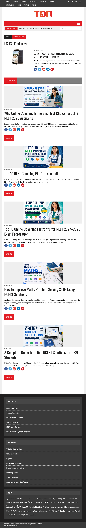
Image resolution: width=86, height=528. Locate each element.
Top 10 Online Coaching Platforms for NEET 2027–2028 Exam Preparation (42, 231)
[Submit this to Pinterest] (52, 69)
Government (39, 502)
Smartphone (39, 511)
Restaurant (28, 511)
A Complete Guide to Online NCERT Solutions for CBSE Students (41, 355)
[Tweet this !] (39, 69)
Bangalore (61, 499)
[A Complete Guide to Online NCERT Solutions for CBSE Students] (43, 345)
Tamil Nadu (53, 511)
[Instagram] (80, 1)
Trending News (22, 515)
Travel (77, 511)
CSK (76, 499)
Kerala (77, 502)
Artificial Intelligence (51, 499)
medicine (61, 507)
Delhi (8, 502)
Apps (42, 499)
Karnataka (71, 502)
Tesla (68, 511)
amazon (26, 499)
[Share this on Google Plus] (43, 69)
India (46, 502)
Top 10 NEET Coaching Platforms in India (31, 173)
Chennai (71, 499)
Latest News (14, 506)
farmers (24, 502)
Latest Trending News (36, 506)
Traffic (72, 511)
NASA (8, 511)
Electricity (13, 502)
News (14, 510)
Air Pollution (20, 499)
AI (15, 498)
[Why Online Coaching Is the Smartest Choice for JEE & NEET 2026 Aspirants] (43, 106)
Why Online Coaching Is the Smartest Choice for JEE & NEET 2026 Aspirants (41, 115)
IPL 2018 (64, 502)
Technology (62, 511)
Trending (11, 514)
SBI (33, 511)
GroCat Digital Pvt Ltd (11, 526)
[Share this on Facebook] (35, 69)
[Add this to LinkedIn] (48, 69)
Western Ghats (32, 515)
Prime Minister (21, 511)
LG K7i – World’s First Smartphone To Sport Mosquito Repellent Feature (54, 55)
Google (31, 502)
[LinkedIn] (76, 1)
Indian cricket (53, 502)
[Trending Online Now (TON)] (43, 14)
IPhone (59, 502)
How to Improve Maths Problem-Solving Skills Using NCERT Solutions (39, 291)
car (67, 499)
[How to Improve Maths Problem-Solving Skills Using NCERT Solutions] (43, 282)
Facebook (19, 502)
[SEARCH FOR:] (70, 28)
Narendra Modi (74, 507)
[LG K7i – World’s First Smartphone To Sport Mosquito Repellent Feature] (18, 63)
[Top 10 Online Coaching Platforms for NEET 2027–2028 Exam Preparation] (43, 222)
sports (46, 511)
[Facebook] (68, 1)
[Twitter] (72, 1)
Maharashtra (54, 507)
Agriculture (10, 499)
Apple (39, 499)
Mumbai (67, 507)
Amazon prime (33, 499)
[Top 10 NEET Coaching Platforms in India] (43, 166)
